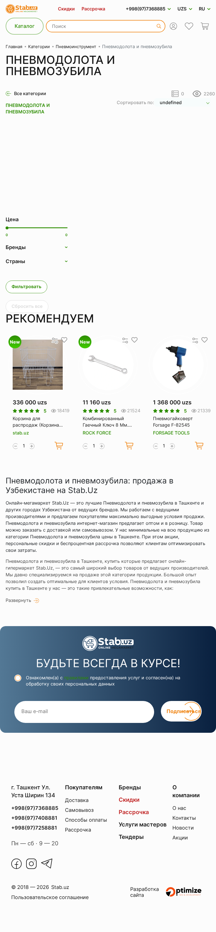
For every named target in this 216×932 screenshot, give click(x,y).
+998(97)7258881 (34, 828)
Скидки (66, 9)
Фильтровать (26, 286)
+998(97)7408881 (34, 818)
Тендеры (131, 837)
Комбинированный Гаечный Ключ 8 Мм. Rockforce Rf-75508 (105, 422)
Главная (14, 46)
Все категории (30, 93)
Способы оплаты (86, 820)
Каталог (25, 26)
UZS (181, 9)
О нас (179, 808)
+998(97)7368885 (145, 9)
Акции (180, 838)
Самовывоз (79, 810)
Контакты (184, 818)
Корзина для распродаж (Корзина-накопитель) (37, 422)
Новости (183, 828)
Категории (39, 46)
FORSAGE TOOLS (171, 433)
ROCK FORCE (97, 433)
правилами (76, 677)
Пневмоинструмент (76, 46)
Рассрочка (93, 9)
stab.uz (21, 433)
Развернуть (18, 600)
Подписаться (183, 711)
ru (202, 9)
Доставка (77, 800)
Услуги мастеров (142, 824)
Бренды (130, 787)
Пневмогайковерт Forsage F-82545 (173, 421)
